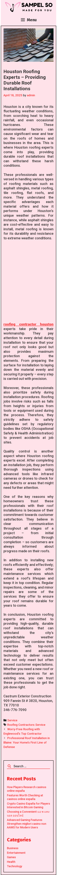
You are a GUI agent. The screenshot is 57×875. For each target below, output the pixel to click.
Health (11, 861)
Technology (14, 866)
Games (11, 857)
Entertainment (16, 852)
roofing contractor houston (28, 324)
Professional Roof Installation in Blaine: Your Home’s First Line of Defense (26, 742)
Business (12, 848)
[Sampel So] (28, 7)
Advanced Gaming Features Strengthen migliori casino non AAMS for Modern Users (26, 823)
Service (12, 720)
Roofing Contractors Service (26, 725)
